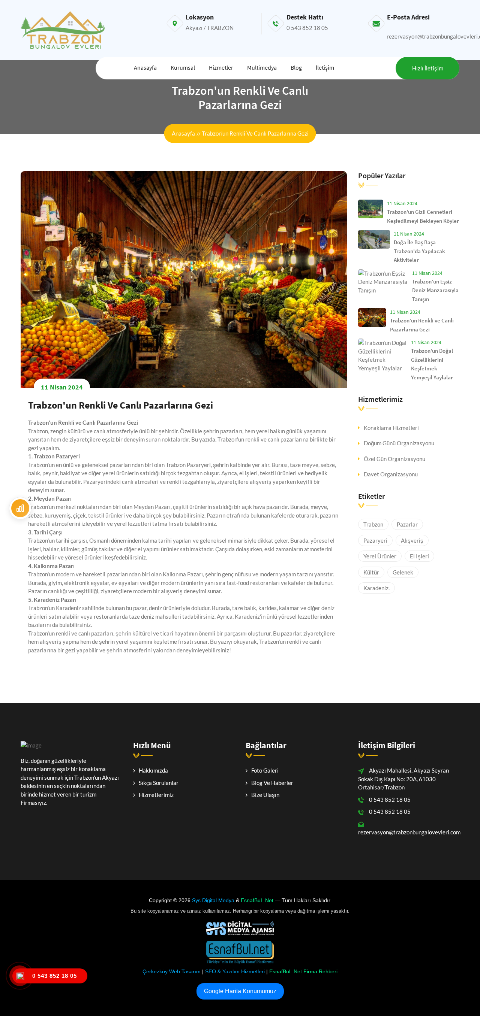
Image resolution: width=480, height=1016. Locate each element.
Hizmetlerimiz (156, 794)
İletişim (325, 67)
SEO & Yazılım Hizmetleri (235, 971)
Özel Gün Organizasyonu (394, 458)
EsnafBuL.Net (257, 900)
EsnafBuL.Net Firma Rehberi (303, 971)
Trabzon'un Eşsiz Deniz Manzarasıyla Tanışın (435, 290)
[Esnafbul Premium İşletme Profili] (20, 508)
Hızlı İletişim (427, 68)
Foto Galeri (265, 770)
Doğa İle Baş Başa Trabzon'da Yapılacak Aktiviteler (419, 251)
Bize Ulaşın (265, 794)
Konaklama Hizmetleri (391, 427)
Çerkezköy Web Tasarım (171, 971)
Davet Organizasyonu (391, 474)
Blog (296, 67)
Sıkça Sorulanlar (158, 782)
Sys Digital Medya (213, 900)
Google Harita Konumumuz (240, 991)
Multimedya (262, 67)
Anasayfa (145, 67)
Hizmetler (221, 67)
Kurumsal (183, 67)
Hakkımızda (153, 770)
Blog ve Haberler (272, 782)
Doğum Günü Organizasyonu (399, 443)
